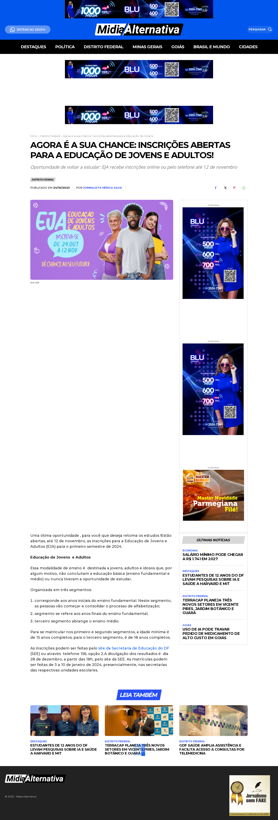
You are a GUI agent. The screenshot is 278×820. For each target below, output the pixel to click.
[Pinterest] (234, 188)
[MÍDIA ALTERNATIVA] (93, 778)
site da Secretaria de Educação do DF (133, 648)
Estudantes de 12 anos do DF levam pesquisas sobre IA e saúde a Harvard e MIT (213, 579)
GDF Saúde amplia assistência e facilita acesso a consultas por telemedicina (211, 749)
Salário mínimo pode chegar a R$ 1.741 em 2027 (213, 556)
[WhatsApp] (244, 188)
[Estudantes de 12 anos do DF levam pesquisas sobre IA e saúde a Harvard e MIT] (64, 720)
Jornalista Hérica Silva (102, 187)
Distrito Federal (50, 136)
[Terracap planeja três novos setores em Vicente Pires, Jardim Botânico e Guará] (139, 720)
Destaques (191, 571)
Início (33, 136)
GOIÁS (187, 625)
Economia (190, 550)
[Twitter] (225, 188)
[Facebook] (215, 188)
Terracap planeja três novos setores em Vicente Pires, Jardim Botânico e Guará (211, 606)
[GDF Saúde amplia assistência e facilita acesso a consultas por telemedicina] (213, 720)
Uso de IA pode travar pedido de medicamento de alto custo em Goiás (211, 633)
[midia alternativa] (139, 29)
